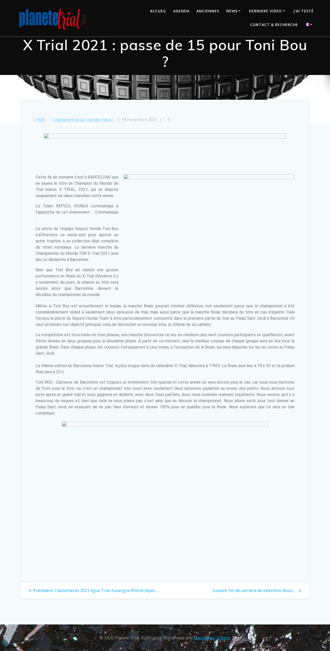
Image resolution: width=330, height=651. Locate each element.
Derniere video (265, 11)
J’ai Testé (303, 11)
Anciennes (207, 11)
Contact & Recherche (274, 24)
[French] (309, 25)
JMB (41, 119)
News (232, 11)
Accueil (158, 11)
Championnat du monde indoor (83, 119)
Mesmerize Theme (212, 638)
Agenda (181, 11)
